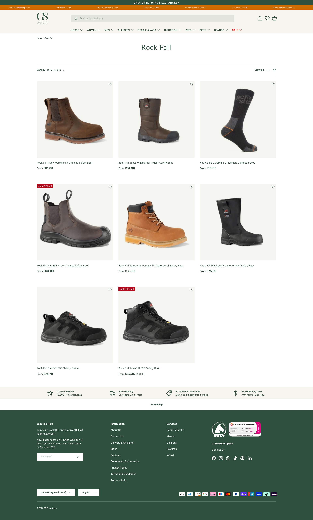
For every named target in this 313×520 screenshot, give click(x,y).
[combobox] (152, 18)
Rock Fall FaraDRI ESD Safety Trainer (58, 368)
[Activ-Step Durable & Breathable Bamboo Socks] (238, 119)
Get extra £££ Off (60, 7)
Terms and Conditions (123, 473)
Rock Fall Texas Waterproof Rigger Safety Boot (145, 162)
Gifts (202, 30)
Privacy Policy (119, 467)
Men (107, 30)
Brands (219, 30)
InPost (170, 455)
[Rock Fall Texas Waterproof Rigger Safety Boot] (156, 119)
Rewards (172, 448)
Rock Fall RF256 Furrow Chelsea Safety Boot (63, 265)
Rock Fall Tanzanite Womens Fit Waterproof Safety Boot (150, 265)
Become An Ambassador (125, 461)
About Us (116, 430)
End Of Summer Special (16, 7)
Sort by (41, 69)
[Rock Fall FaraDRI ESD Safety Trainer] (75, 325)
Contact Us (117, 436)
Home (39, 38)
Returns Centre (175, 430)
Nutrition (171, 30)
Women (92, 30)
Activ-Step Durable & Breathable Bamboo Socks (227, 162)
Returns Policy (119, 480)
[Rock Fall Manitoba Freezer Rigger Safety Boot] (238, 222)
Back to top (157, 404)
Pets (189, 30)
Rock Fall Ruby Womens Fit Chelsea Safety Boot (64, 162)
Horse (75, 30)
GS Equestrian (50, 508)
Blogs (114, 448)
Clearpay (172, 442)
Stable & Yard (147, 30)
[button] (274, 18)
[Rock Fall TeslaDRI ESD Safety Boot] (156, 325)
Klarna (170, 436)
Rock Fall (49, 38)
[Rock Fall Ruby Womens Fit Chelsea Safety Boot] (75, 119)
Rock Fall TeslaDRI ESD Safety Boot (139, 368)
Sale (235, 30)
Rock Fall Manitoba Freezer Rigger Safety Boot (227, 265)
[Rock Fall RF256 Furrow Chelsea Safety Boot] (75, 222)
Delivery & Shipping (122, 442)
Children (124, 30)
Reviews (115, 455)
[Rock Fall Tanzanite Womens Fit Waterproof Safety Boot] (156, 222)
